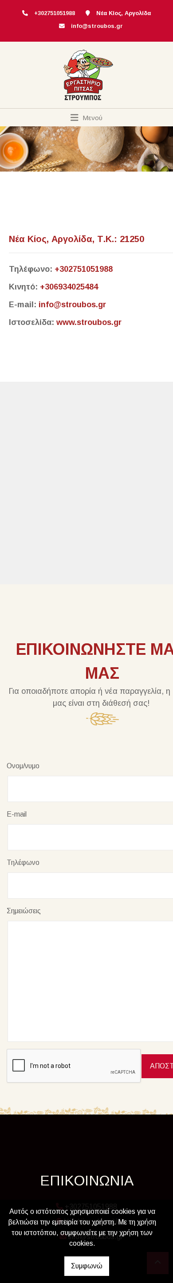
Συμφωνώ (86, 1266)
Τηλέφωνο (23, 862)
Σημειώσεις (24, 911)
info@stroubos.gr (97, 26)
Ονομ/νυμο (23, 766)
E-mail (17, 814)
